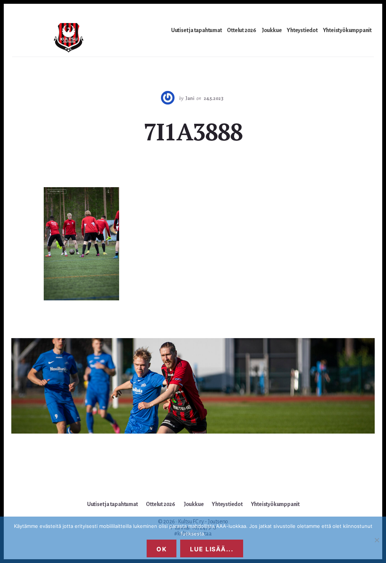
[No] (376, 540)
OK (161, 549)
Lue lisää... (211, 549)
